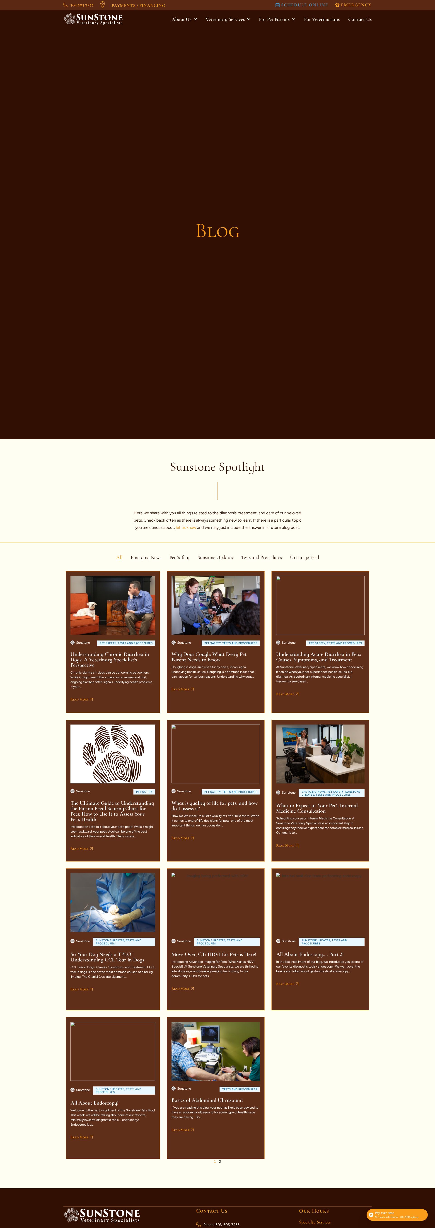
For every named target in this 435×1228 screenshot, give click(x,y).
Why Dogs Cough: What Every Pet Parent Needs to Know (209, 657)
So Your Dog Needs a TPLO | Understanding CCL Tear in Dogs (107, 957)
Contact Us (360, 19)
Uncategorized (304, 557)
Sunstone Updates (215, 557)
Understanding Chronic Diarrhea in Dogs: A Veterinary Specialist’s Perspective (109, 659)
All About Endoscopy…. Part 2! (310, 954)
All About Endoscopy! (94, 1103)
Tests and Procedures (261, 557)
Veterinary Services (225, 19)
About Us (181, 19)
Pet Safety (179, 557)
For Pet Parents (274, 19)
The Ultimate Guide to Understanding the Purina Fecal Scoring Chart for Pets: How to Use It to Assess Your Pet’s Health (112, 811)
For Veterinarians (322, 19)
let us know (186, 527)
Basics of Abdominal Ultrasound (207, 1100)
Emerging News (146, 557)
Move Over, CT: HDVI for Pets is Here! (214, 954)
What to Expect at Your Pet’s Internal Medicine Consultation (317, 808)
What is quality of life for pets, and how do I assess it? (215, 806)
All (119, 557)
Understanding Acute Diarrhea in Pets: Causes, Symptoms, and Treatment (318, 657)
